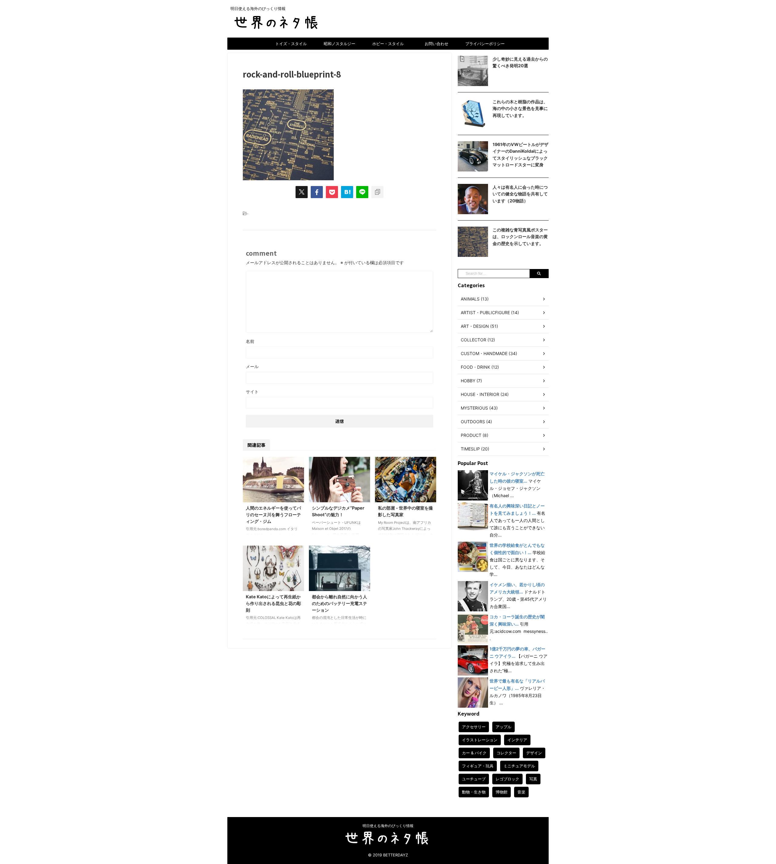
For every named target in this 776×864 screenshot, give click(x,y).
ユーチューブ (474, 778)
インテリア (517, 739)
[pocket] (332, 192)
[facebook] (317, 192)
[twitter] (302, 192)
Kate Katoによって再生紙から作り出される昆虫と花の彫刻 (273, 603)
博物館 (501, 791)
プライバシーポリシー (485, 43)
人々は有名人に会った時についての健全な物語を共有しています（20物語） (520, 193)
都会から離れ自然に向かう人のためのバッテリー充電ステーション (339, 603)
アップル (503, 726)
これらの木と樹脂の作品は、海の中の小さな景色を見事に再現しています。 (520, 108)
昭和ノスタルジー (339, 43)
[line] (362, 192)
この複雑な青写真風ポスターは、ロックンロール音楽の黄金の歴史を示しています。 (520, 236)
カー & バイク (474, 752)
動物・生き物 (474, 791)
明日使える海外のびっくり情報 (388, 825)
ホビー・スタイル (388, 43)
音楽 (521, 791)
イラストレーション (479, 739)
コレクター (506, 752)
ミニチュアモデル (519, 765)
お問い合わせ (436, 43)
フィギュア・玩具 (477, 765)
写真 (533, 778)
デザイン (534, 752)
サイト (252, 391)
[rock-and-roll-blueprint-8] (347, 192)
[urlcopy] (377, 192)
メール (252, 366)
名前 (250, 341)
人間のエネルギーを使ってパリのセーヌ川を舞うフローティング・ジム (273, 514)
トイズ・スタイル (291, 43)
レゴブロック (507, 778)
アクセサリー (474, 726)
